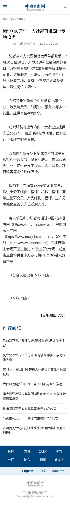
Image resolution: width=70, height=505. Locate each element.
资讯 (27, 451)
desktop (58, 471)
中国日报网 (8, 19)
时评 (11, 451)
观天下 (59, 460)
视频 (59, 451)
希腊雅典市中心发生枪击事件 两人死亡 (29, 408)
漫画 (43, 460)
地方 (27, 460)
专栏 (11, 460)
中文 (43, 471)
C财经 (20, 19)
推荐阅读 (12, 328)
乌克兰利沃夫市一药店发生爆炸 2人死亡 (30, 418)
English (27, 471)
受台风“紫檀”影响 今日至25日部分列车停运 (32, 384)
